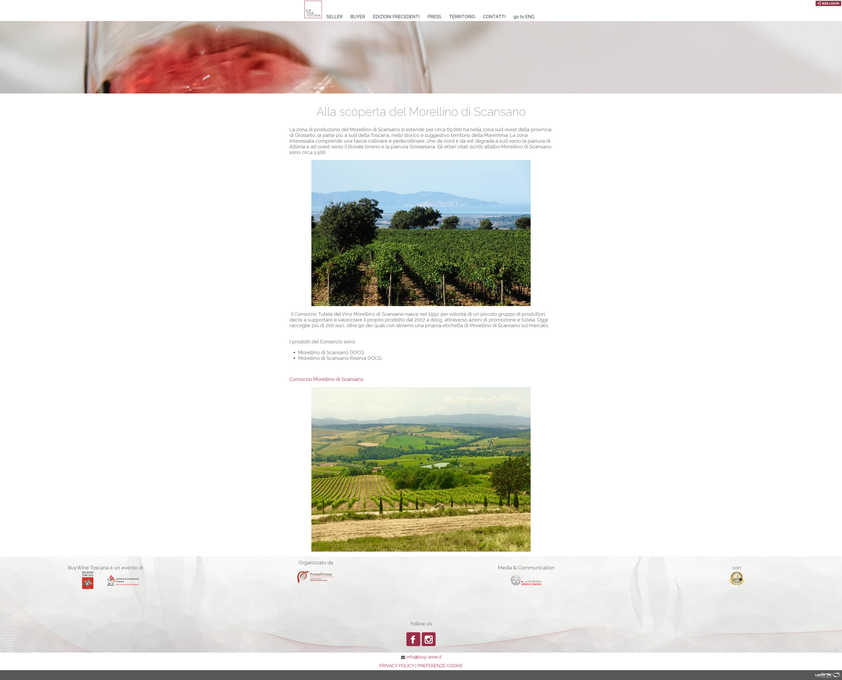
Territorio (462, 16)
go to (524, 16)
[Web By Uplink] (826, 674)
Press (434, 16)
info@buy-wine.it (423, 657)
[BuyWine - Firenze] (313, 16)
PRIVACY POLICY (396, 665)
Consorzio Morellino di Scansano (326, 379)
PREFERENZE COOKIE (440, 665)
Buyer (357, 16)
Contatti (494, 16)
